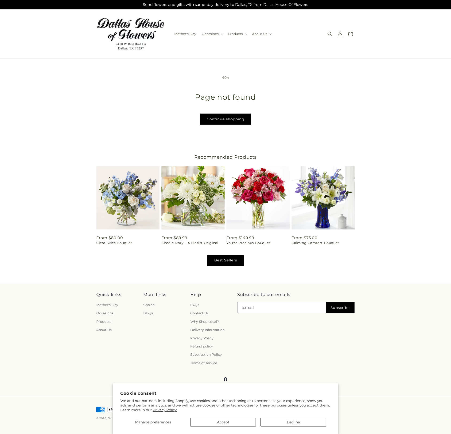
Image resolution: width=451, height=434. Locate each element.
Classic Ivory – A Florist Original (189, 243)
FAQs (194, 305)
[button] (212, 34)
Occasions (104, 313)
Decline (293, 422)
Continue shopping (225, 119)
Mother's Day (107, 305)
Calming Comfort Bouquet (315, 243)
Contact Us (199, 313)
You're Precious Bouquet (248, 243)
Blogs (148, 313)
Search (149, 305)
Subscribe (340, 307)
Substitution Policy (206, 355)
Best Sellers (225, 260)
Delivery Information (207, 330)
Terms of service (203, 363)
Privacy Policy (165, 410)
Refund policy (201, 346)
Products (103, 322)
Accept (223, 422)
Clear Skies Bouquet (114, 243)
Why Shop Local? (204, 322)
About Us (104, 330)
